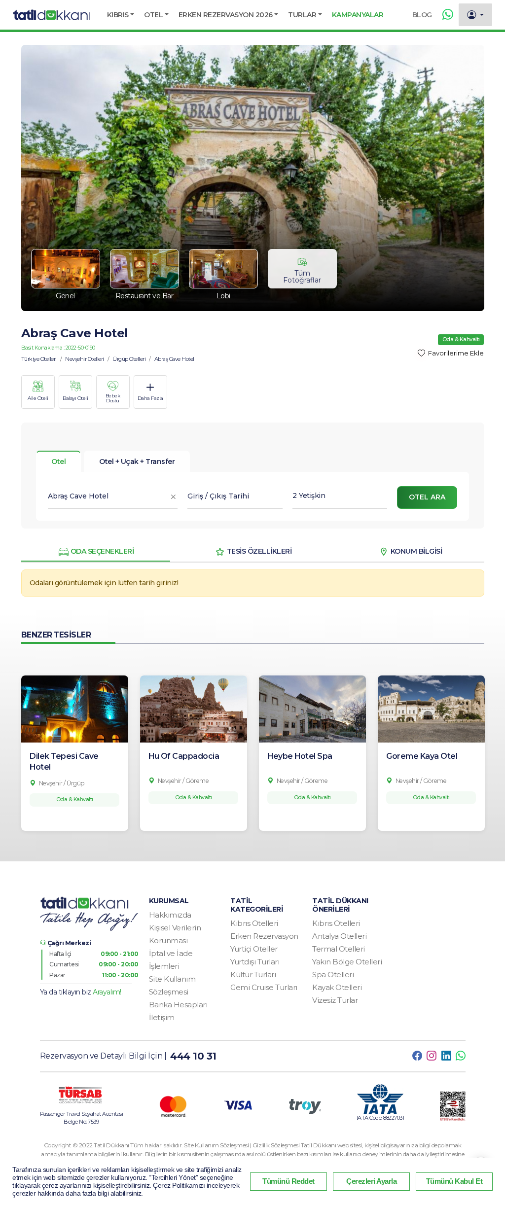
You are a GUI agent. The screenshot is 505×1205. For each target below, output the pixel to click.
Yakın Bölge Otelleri (347, 961)
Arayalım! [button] (107, 992)
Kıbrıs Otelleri (254, 923)
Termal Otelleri (338, 949)
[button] (121, 14)
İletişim (162, 1017)
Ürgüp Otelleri (128, 358)
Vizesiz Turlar (335, 1000)
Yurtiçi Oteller (254, 949)
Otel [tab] (58, 461)
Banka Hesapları (178, 1004)
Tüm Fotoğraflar (302, 276)
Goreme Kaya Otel (421, 756)
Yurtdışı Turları (254, 961)
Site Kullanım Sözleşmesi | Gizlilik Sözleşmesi (242, 1145)
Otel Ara (427, 497)
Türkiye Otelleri (39, 358)
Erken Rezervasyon (264, 936)
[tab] (137, 461)
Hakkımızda (170, 915)
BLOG (422, 15)
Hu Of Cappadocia (183, 756)
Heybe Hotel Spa (299, 756)
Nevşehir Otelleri (84, 358)
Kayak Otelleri (336, 987)
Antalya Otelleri (339, 936)
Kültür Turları (253, 974)
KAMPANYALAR (358, 14)
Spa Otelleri (333, 974)
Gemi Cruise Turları (263, 987)
